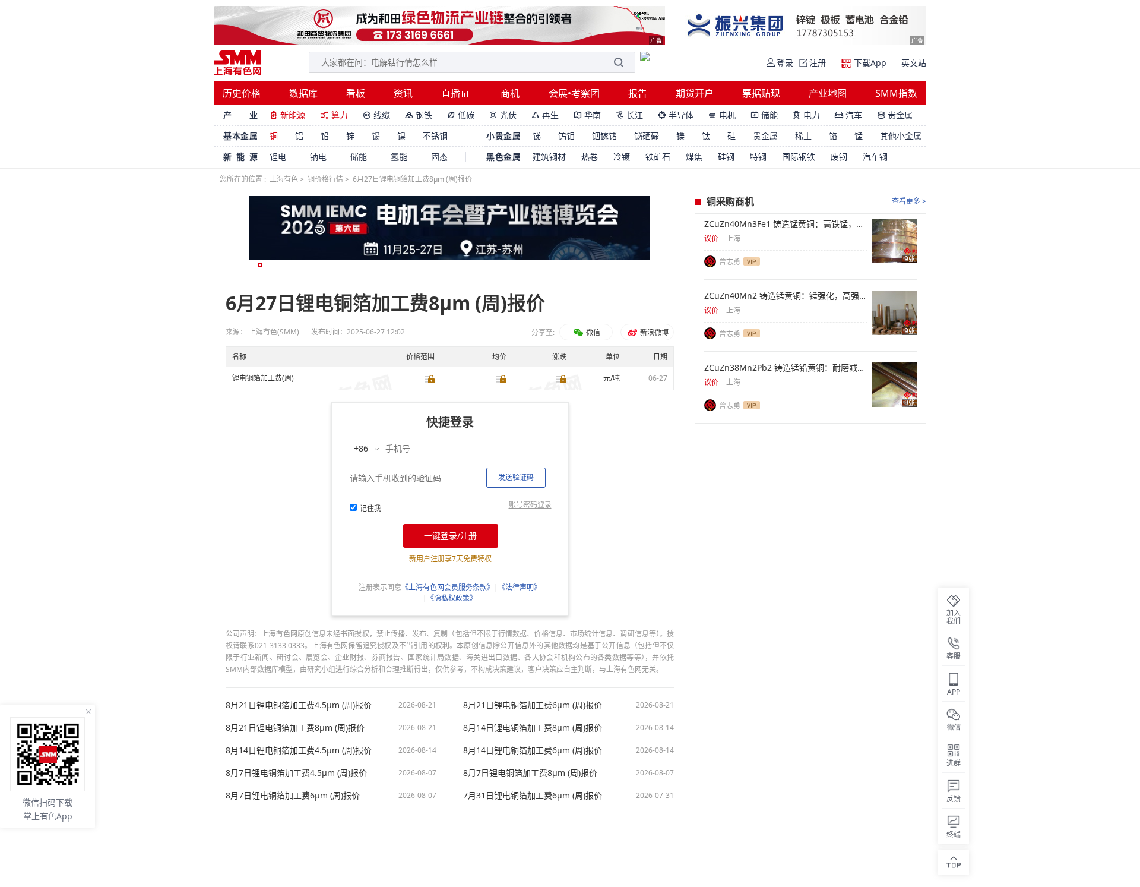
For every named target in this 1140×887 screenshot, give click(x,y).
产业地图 (828, 93)
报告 (637, 93)
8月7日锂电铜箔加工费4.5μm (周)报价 (296, 773)
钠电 (318, 156)
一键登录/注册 (450, 535)
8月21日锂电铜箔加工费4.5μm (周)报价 (299, 705)
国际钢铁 (798, 156)
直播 (452, 93)
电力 (806, 115)
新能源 (287, 115)
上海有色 (284, 179)
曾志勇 (729, 262)
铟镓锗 (604, 135)
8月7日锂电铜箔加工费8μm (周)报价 (530, 773)
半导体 (676, 115)
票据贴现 (761, 93)
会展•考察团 (574, 93)
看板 (355, 93)
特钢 (758, 156)
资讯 (403, 93)
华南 (587, 115)
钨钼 (566, 135)
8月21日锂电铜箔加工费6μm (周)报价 (532, 705)
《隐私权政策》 (452, 598)
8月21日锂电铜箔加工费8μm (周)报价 (295, 727)
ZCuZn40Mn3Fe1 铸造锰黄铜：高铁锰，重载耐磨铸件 (785, 224)
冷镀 (621, 156)
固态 (439, 156)
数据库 (303, 93)
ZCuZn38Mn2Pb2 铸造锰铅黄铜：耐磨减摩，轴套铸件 (785, 367)
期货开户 (695, 93)
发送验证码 (516, 477)
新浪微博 (653, 332)
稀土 (803, 135)
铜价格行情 (325, 179)
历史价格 (242, 93)
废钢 (839, 156)
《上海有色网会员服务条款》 (447, 587)
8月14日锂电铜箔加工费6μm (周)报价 (532, 750)
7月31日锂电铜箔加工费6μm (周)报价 (532, 795)
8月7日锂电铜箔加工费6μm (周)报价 (293, 795)
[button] (260, 265)
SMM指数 (896, 93)
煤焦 (694, 156)
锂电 (278, 156)
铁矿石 (657, 156)
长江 (629, 115)
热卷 (589, 156)
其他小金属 (901, 135)
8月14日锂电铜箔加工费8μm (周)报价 (532, 727)
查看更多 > (909, 201)
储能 (764, 115)
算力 (334, 115)
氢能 (399, 156)
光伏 (503, 115)
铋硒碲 (646, 135)
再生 (545, 115)
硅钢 (726, 156)
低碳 (460, 115)
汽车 (848, 115)
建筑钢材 (549, 156)
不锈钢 (435, 135)
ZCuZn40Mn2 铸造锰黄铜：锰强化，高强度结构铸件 (785, 296)
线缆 (376, 115)
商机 (510, 93)
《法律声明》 (519, 587)
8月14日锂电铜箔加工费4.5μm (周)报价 (299, 750)
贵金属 (895, 115)
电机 (722, 115)
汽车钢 (875, 156)
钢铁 (418, 115)
